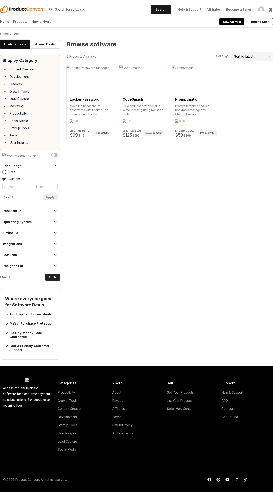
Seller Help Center (180, 409)
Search (161, 9)
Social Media (18, 121)
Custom (14, 179)
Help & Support (189, 9)
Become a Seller (239, 9)
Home (4, 22)
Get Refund (229, 417)
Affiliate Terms (122, 433)
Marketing (16, 106)
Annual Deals (45, 44)
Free (12, 172)
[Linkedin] (236, 480)
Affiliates (213, 9)
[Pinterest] (218, 480)
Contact (227, 409)
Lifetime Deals (15, 44)
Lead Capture (19, 99)
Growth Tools (19, 91)
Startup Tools (19, 128)
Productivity (18, 113)
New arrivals (41, 22)
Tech (13, 135)
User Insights (18, 143)
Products (20, 22)
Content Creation (21, 69)
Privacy (117, 401)
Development (19, 77)
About (116, 392)
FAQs (225, 401)
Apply (50, 197)
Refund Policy (122, 425)
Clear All (8, 197)
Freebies (15, 84)
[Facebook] (209, 480)
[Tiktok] (245, 480)
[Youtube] (227, 480)
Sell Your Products (180, 392)
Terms (116, 417)
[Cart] (270, 8)
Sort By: (222, 56)
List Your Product (179, 401)
